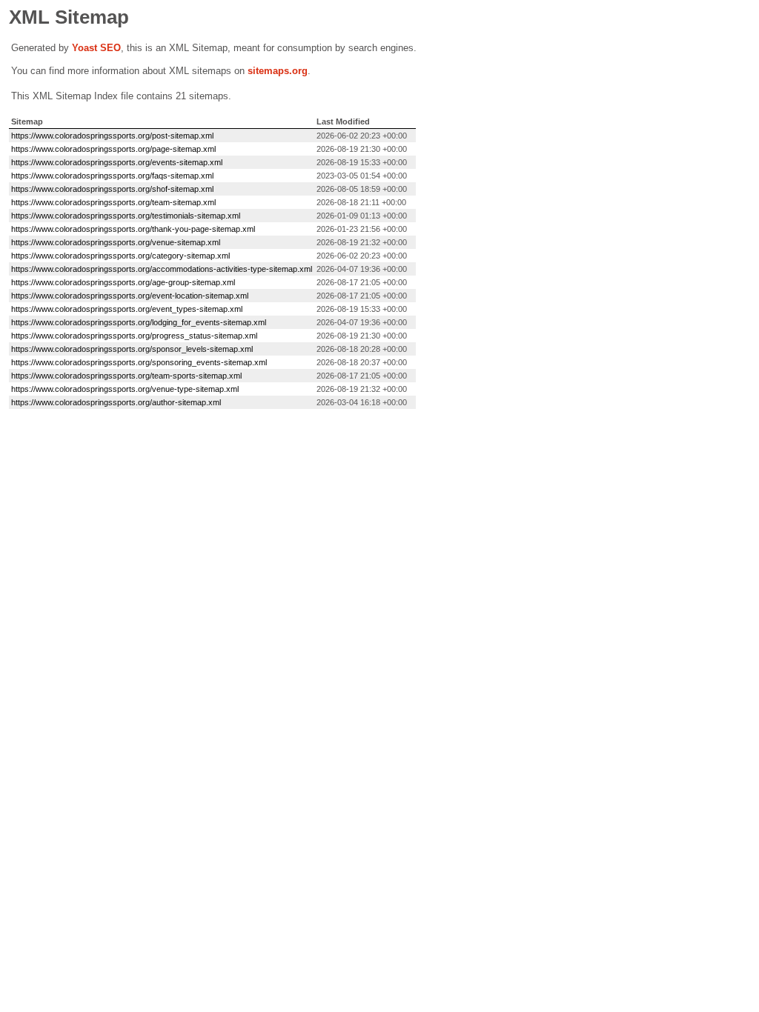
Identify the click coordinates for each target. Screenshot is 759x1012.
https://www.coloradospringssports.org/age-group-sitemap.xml (123, 282)
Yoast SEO (96, 47)
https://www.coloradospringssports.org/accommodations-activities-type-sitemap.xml (161, 268)
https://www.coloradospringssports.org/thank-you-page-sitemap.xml (133, 228)
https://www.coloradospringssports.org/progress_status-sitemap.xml (134, 335)
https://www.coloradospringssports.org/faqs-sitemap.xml (112, 175)
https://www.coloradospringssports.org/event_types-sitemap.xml (126, 308)
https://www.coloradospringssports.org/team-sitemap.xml (113, 202)
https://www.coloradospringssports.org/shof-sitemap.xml (112, 188)
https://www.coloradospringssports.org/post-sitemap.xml (112, 135)
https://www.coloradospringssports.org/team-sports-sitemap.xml (126, 375)
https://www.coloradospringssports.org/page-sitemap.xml (113, 148)
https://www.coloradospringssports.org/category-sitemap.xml (120, 255)
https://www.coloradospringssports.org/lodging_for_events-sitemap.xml (138, 322)
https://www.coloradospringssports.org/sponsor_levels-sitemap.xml (132, 348)
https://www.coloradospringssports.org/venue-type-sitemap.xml (125, 389)
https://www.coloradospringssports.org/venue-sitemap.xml (115, 242)
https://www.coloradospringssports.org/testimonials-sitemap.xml (125, 215)
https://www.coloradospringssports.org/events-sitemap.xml (116, 162)
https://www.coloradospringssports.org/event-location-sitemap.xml (129, 295)
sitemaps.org (278, 70)
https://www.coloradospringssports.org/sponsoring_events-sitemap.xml (139, 362)
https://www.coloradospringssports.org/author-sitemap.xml (116, 402)
